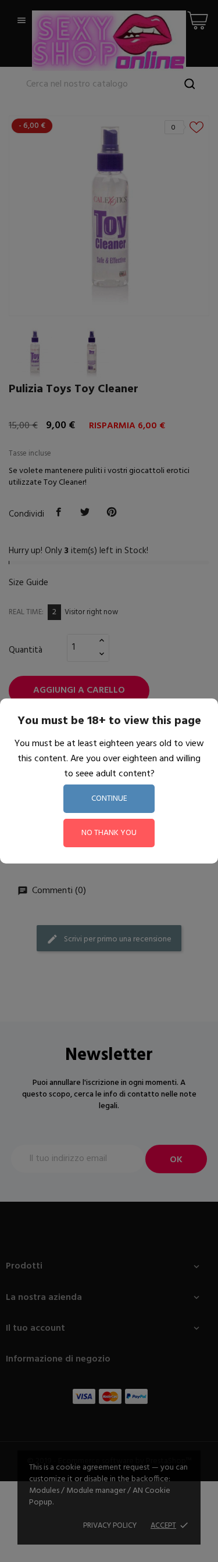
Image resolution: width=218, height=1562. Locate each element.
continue (109, 798)
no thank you (109, 833)
